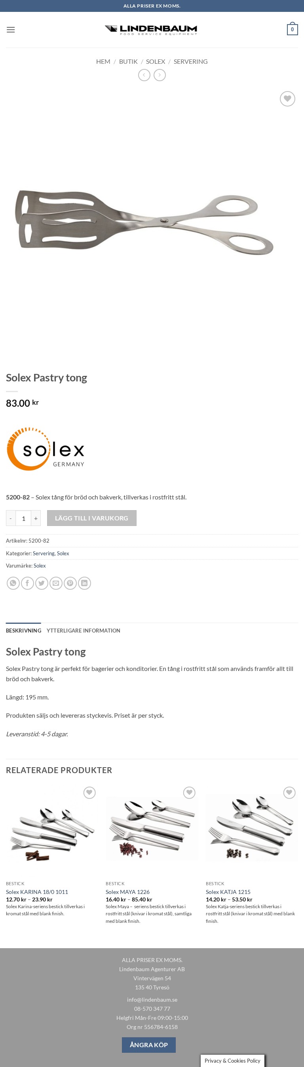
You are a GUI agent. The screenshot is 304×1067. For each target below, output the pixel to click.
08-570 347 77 (152, 1008)
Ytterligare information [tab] (84, 630)
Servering (191, 61)
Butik (128, 61)
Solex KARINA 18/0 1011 (37, 891)
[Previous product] (160, 75)
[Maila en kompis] (56, 583)
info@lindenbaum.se (152, 999)
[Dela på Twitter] (41, 583)
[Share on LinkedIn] (84, 583)
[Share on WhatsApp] (13, 583)
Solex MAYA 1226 (128, 891)
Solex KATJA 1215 (228, 891)
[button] (10, 29)
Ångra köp (149, 1044)
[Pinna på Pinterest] (70, 583)
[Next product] (144, 75)
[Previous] (6, 865)
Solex (155, 61)
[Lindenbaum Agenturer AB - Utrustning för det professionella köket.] (152, 30)
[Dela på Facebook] (27, 583)
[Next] (298, 865)
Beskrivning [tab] (23, 630)
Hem (103, 61)
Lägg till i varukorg (92, 518)
